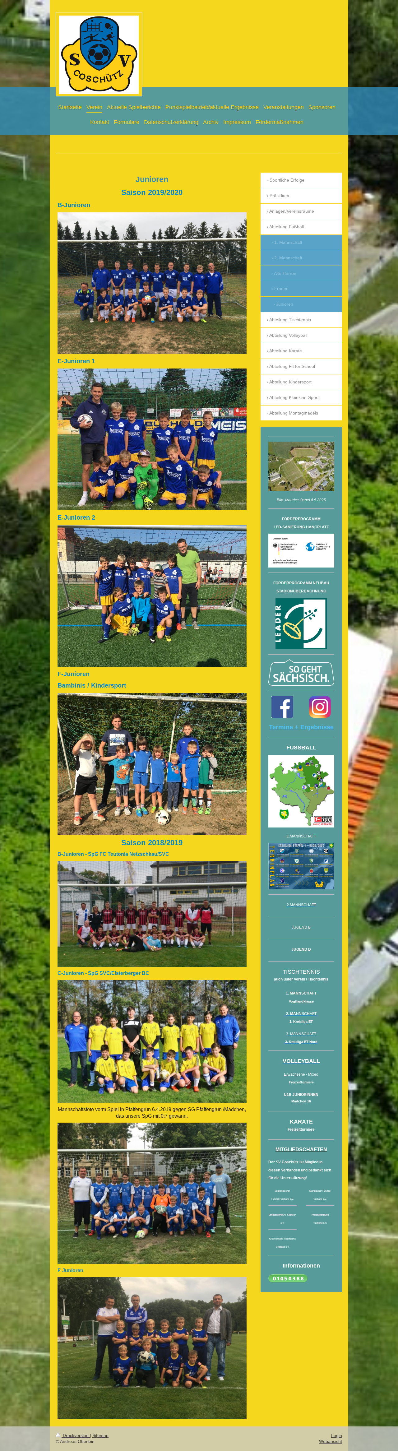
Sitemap (100, 1435)
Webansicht (330, 1441)
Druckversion (76, 1435)
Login (336, 1435)
